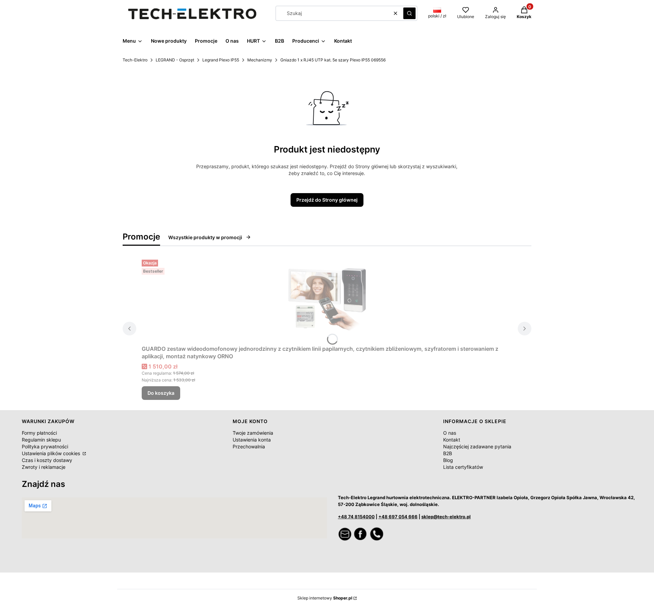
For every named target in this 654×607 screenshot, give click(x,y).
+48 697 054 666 (398, 516)
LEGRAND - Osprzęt (175, 59)
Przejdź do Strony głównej (327, 200)
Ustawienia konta (252, 440)
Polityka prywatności (45, 446)
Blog (448, 460)
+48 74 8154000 (356, 516)
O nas (449, 433)
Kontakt (451, 440)
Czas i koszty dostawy (47, 460)
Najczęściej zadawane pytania (477, 446)
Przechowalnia (249, 446)
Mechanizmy (259, 59)
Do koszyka (160, 393)
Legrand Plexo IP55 (220, 59)
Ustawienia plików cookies (51, 453)
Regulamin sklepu (41, 440)
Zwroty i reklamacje (43, 467)
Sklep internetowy (324, 598)
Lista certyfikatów (463, 467)
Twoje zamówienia (253, 433)
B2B (447, 453)
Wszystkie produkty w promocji (205, 237)
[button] (409, 13)
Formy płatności (39, 433)
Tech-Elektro (135, 59)
